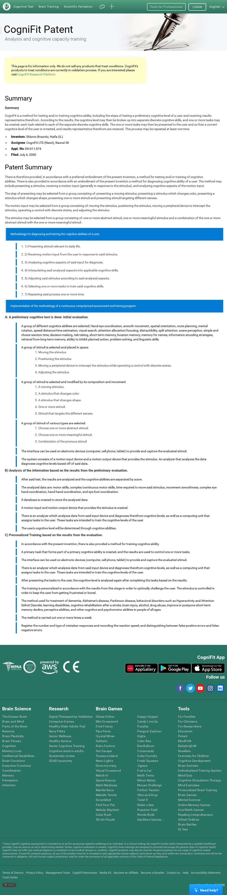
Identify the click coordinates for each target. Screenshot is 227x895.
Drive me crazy (106, 765)
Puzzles (142, 726)
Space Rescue (105, 780)
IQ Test (183, 829)
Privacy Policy (34, 872)
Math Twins (145, 775)
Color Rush (104, 814)
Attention (9, 785)
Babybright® (187, 746)
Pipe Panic (103, 731)
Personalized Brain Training (197, 790)
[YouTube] (200, 688)
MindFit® (184, 741)
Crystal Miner (105, 736)
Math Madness (106, 785)
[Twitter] (190, 688)
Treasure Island (107, 756)
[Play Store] (174, 668)
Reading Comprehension (195, 814)
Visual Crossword (108, 770)
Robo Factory (105, 746)
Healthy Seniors (60, 741)
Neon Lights (104, 761)
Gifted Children (188, 819)
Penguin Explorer (149, 731)
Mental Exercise (189, 800)
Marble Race (105, 790)
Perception (10, 780)
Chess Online (105, 716)
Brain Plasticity (13, 736)
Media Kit (105, 872)
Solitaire (102, 741)
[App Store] (208, 668)
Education (185, 731)
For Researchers (189, 726)
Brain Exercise (188, 765)
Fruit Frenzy (104, 726)
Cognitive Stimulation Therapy (199, 780)
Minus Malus (146, 780)
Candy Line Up (147, 721)
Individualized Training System (199, 770)
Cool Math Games (191, 810)
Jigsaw (142, 765)
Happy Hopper (147, 716)
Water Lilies (145, 805)
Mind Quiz (185, 775)
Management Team (58, 872)
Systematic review (62, 756)
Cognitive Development (194, 761)
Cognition (9, 746)
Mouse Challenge (149, 785)
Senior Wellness (60, 736)
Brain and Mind (13, 721)
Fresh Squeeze (147, 761)
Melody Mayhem (107, 810)
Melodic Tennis (106, 795)
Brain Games (187, 795)
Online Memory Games (194, 805)
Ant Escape (104, 751)
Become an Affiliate (126, 872)
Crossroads (145, 751)
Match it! (102, 775)
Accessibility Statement (206, 872)
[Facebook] (180, 688)
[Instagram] (210, 688)
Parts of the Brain (14, 726)
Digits (141, 736)
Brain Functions (13, 761)
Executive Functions (16, 765)
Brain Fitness (11, 741)
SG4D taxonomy (60, 761)
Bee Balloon (145, 746)
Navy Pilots (57, 731)
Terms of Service (12, 872)
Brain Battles (187, 824)
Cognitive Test (23, 6)
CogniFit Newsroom (84, 872)
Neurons (8, 731)
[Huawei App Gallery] (141, 668)
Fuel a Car (144, 770)
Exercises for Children (193, 756)
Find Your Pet (105, 805)
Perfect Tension (148, 790)
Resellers (184, 751)
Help (185, 872)
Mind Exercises (188, 785)
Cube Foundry (147, 756)
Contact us (173, 872)
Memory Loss (12, 751)
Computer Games (61, 721)
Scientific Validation (78, 6)
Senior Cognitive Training (66, 746)
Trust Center (10, 877)
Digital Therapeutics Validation (71, 716)
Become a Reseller (152, 872)
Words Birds (146, 814)
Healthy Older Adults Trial (67, 726)
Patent (183, 736)
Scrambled (103, 800)
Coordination (11, 770)
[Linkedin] (220, 688)
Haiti (10, 884)
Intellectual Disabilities (18, 756)
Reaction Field (147, 810)
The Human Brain (14, 716)
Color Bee (144, 741)
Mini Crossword (107, 721)
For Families (186, 716)
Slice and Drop (147, 795)
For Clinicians (187, 721)
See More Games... (150, 819)
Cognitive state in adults (66, 751)
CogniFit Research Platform (36, 74)
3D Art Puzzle (105, 819)
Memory (8, 775)
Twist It (142, 800)
